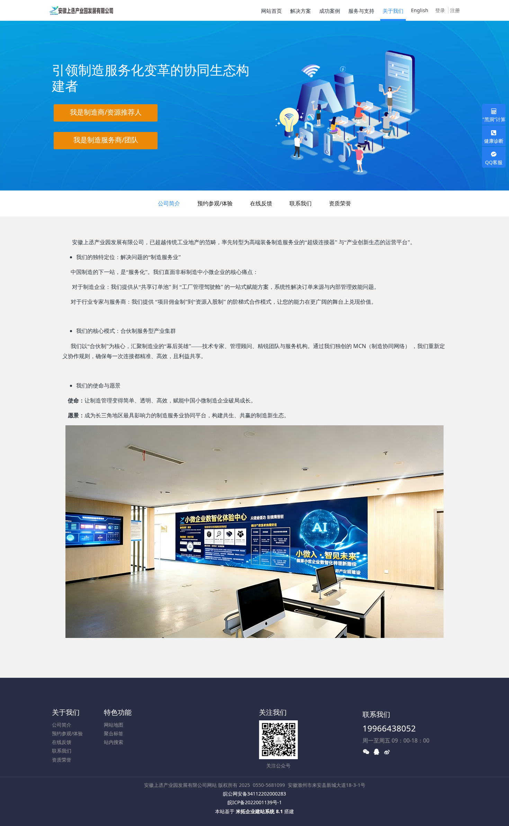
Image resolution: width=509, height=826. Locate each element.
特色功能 (118, 712)
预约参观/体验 (215, 203)
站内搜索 (113, 742)
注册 (455, 10)
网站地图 (113, 724)
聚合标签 (113, 733)
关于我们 (66, 712)
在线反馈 (261, 203)
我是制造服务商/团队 (105, 139)
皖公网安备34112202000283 (254, 793)
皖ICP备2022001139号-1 (254, 802)
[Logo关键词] (81, 10)
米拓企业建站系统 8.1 (259, 811)
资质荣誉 (340, 203)
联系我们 (300, 203)
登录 (440, 10)
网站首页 (271, 10)
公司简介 (169, 203)
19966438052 (389, 728)
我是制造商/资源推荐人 (106, 112)
